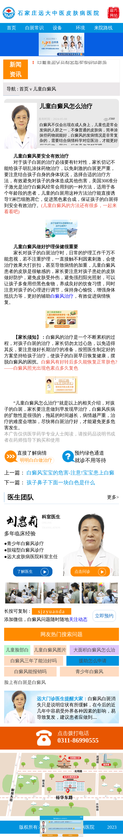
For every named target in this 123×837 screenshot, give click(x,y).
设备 (57, 27)
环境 (80, 27)
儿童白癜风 (44, 88)
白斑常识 (34, 27)
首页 (11, 27)
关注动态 (78, 619)
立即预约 (104, 615)
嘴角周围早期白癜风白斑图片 (67, 60)
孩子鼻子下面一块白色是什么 (61, 482)
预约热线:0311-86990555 (60, 818)
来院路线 (103, 27)
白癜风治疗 (62, 296)
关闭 (81, 817)
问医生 (70, 835)
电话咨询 (50, 835)
